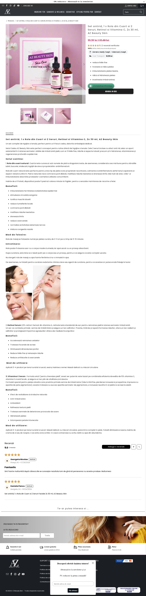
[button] (93, 45)
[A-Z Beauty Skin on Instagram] (10, 5)
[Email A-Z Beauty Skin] (3, 5)
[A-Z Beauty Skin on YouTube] (18, 5)
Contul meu (131, 5)
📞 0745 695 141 (27, 5)
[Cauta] (141, 11)
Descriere (9, 133)
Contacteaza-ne (46, 582)
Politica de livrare (46, 573)
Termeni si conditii (46, 565)
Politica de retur (46, 569)
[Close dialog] (93, 563)
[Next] (84, 64)
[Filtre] (133, 446)
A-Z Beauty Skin (17, 591)
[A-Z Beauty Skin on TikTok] (14, 5)
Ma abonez (73, 590)
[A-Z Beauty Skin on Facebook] (7, 5)
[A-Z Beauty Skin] (7, 12)
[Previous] (7, 64)
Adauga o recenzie (116, 446)
